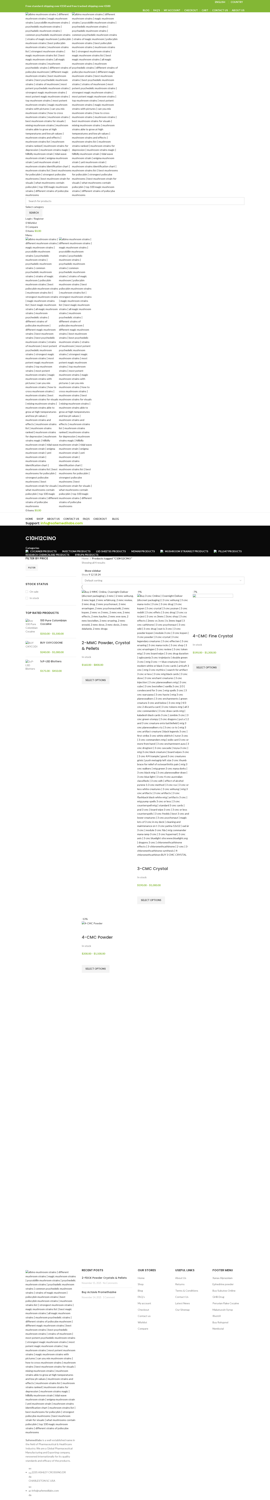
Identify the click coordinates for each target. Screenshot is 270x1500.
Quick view (86, 688)
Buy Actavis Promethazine (99, 1292)
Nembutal (218, 1328)
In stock (34, 598)
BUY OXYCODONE (51, 643)
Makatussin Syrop (223, 1309)
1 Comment (109, 1297)
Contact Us (181, 1296)
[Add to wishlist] (86, 671)
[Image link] (51, 1352)
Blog (140, 1290)
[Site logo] (49, 104)
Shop (141, 1284)
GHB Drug (218, 1296)
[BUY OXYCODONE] (31, 647)
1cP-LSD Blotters (51, 661)
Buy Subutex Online (224, 1290)
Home (85, 558)
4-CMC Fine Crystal (213, 636)
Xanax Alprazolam (223, 1277)
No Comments (110, 1283)
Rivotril (217, 1315)
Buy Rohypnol (220, 1322)
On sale (34, 591)
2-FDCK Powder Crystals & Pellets (104, 1278)
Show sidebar (93, 570)
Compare (143, 1328)
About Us (180, 1277)
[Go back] (30, 530)
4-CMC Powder (97, 937)
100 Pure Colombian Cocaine (53, 622)
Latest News (182, 1303)
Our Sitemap (182, 1309)
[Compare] (86, 635)
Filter (31, 567)
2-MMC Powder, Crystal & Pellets (106, 645)
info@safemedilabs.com (62, 523)
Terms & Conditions (186, 1290)
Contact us (144, 1315)
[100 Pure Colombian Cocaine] (31, 627)
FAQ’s (141, 1296)
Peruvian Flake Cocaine (226, 1303)
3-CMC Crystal (152, 868)
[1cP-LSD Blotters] (31, 666)
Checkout (143, 1309)
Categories (32, 548)
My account (144, 1303)
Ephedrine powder (223, 1284)
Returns (180, 1284)
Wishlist (142, 1322)
